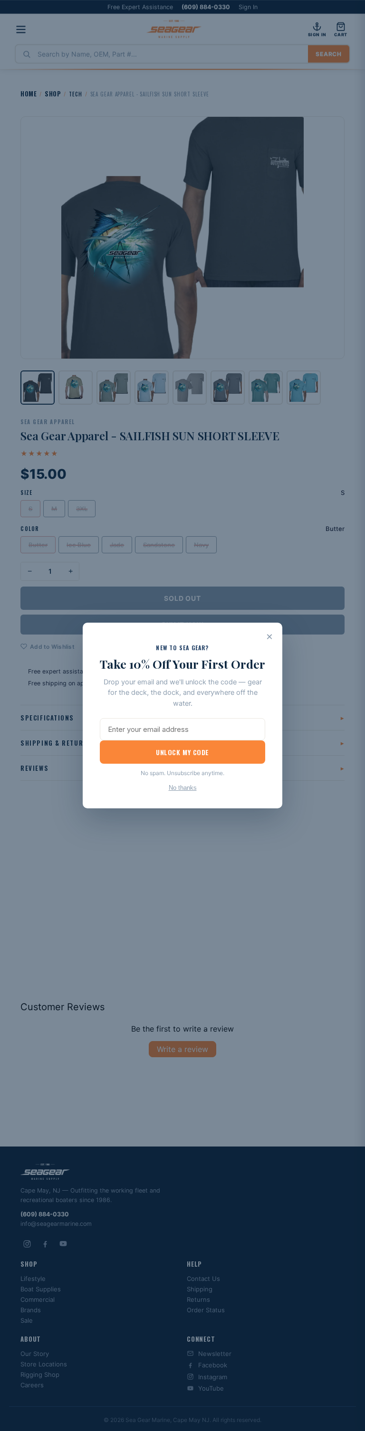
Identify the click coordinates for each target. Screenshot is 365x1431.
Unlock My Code (182, 752)
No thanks (183, 787)
